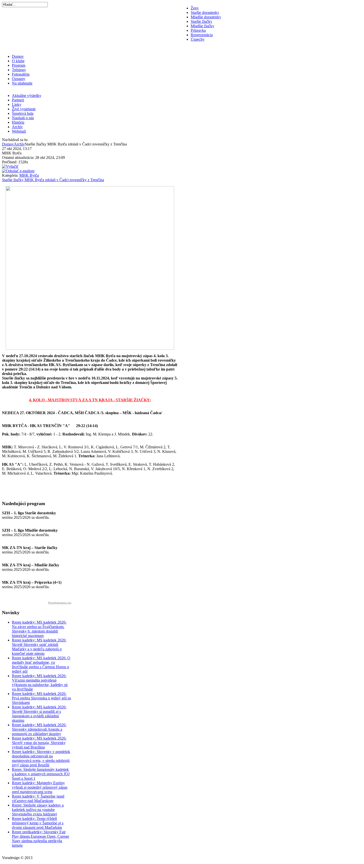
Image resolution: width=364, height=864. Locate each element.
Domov (18, 56)
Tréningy (19, 70)
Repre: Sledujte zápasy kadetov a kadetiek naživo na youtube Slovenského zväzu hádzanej (38, 809)
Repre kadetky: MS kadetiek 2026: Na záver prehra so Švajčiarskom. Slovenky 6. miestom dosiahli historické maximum (39, 629)
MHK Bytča (29, 175)
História (18, 122)
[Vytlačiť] (10, 166)
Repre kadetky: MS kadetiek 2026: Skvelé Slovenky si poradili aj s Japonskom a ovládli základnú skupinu (39, 713)
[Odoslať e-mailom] (18, 171)
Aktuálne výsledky (26, 95)
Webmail (19, 131)
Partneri (18, 100)
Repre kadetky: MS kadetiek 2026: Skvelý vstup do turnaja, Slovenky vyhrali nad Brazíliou (39, 742)
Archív (17, 127)
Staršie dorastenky (205, 12)
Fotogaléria (20, 74)
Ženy (195, 8)
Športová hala (22, 113)
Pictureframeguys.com (59, 603)
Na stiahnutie (22, 83)
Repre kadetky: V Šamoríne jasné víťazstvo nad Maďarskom (38, 798)
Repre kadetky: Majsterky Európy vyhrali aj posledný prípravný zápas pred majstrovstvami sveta (39, 787)
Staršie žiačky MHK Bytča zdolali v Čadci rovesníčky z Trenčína (53, 180)
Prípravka (198, 30)
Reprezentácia (202, 35)
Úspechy (198, 39)
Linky (16, 104)
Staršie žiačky (201, 21)
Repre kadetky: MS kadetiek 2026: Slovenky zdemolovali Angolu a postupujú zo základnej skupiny (39, 729)
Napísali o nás (23, 118)
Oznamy (18, 79)
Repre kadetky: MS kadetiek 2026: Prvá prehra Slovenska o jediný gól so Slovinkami (41, 698)
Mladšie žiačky (202, 26)
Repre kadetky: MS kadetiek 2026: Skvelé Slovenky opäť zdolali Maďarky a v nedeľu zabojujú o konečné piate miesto (39, 647)
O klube (18, 61)
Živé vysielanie (24, 109)
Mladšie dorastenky (206, 17)
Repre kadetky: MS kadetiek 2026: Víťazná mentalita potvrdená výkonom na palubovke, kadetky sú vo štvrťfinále (40, 682)
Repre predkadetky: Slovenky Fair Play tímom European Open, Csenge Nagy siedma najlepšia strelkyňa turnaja (40, 838)
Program (18, 65)
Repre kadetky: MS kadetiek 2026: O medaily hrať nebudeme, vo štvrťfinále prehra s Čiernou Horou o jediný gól (41, 664)
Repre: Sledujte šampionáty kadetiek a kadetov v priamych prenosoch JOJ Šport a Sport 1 (41, 773)
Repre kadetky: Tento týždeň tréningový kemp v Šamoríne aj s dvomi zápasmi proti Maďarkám (37, 823)
